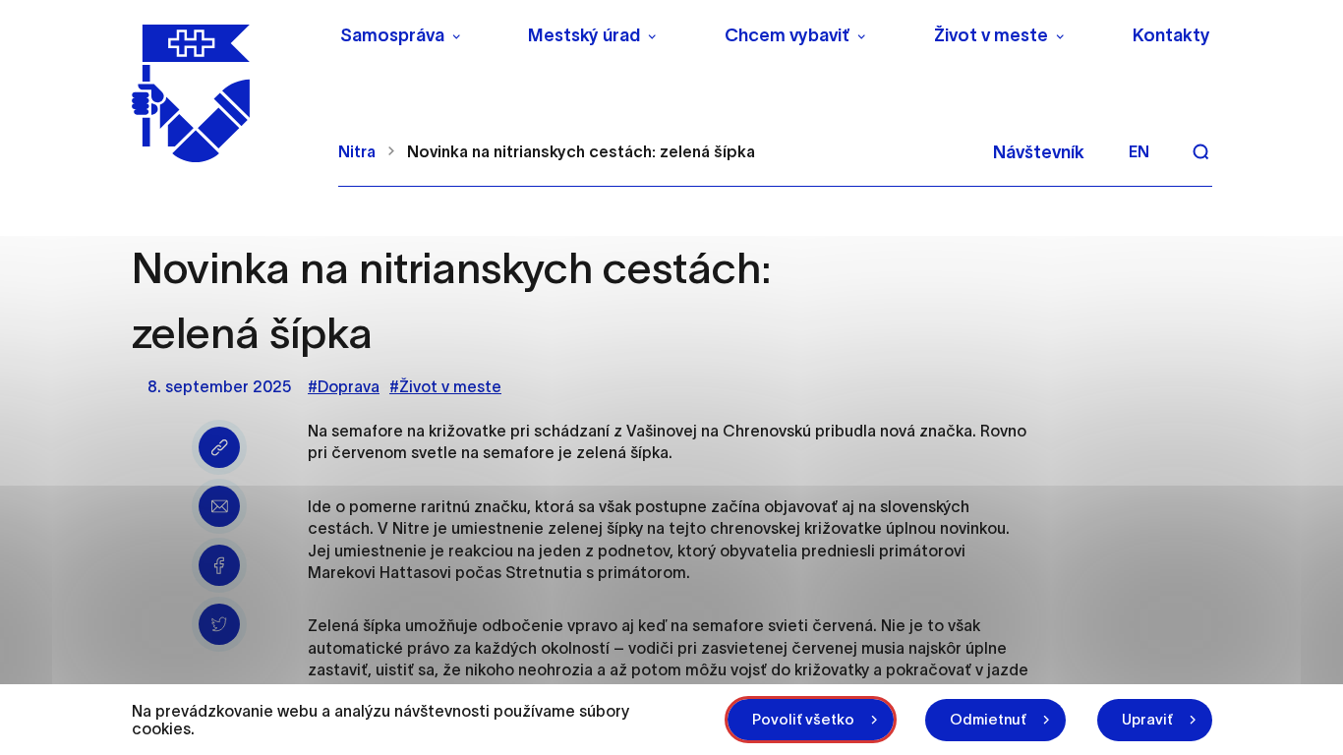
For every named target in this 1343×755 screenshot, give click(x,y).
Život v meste (991, 35)
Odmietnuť (988, 719)
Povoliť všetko (803, 719)
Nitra (357, 151)
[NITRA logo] (223, 93)
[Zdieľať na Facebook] (219, 565)
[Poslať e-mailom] (219, 506)
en (1139, 151)
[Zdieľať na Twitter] (219, 624)
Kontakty (1171, 35)
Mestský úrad (584, 35)
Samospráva (392, 35)
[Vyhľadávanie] (1200, 151)
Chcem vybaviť (787, 35)
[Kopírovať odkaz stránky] (219, 447)
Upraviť (1147, 719)
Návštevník (1038, 152)
